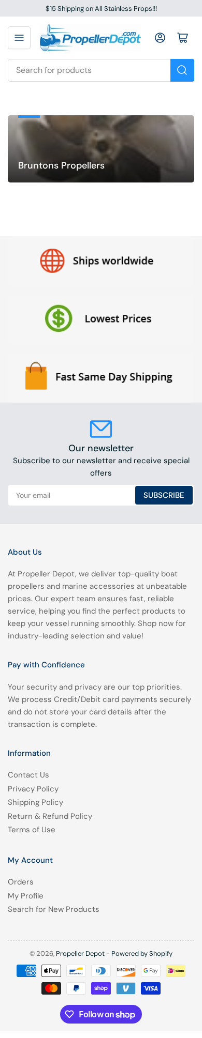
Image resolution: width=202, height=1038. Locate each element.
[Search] (182, 70)
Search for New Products (53, 909)
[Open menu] (19, 37)
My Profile (26, 896)
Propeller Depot (80, 953)
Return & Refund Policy (50, 816)
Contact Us (28, 775)
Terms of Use (31, 830)
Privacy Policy (33, 789)
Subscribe (163, 495)
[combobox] (101, 70)
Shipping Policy (35, 802)
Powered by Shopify (141, 953)
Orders (21, 882)
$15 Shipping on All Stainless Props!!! (101, 8)
